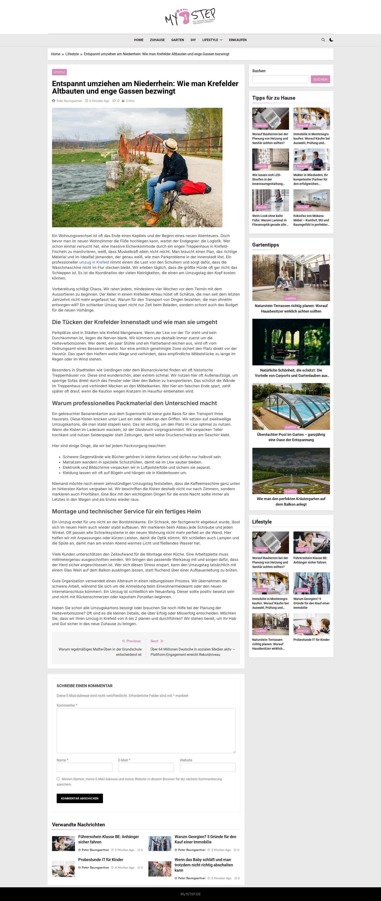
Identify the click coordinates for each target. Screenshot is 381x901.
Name (62, 760)
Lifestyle (210, 40)
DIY (193, 40)
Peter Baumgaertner (69, 101)
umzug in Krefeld (94, 262)
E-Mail (124, 760)
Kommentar (67, 705)
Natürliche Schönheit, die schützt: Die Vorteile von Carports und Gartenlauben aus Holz (291, 375)
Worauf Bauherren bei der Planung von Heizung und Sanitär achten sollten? (270, 138)
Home (138, 40)
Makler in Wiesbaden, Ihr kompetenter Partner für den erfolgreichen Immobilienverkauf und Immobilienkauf (310, 183)
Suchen (258, 70)
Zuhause (157, 40)
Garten (177, 40)
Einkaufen (238, 40)
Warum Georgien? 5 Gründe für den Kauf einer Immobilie (311, 603)
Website (186, 760)
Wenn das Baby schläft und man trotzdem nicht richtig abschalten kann (204, 865)
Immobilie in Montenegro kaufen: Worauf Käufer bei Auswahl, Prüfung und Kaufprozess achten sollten (311, 143)
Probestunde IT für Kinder (100, 859)
